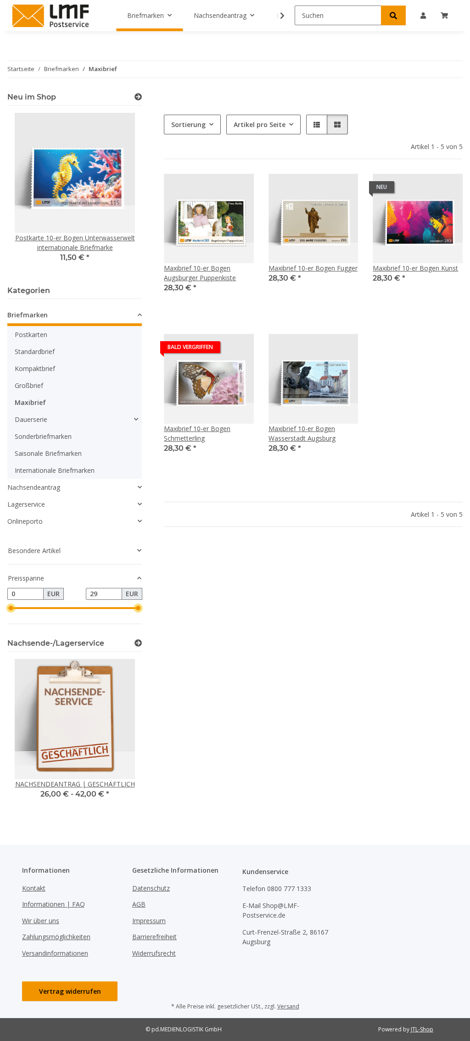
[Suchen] (393, 15)
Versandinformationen (55, 953)
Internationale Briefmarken (55, 470)
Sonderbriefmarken (43, 436)
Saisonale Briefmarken (48, 453)
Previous (30, 194)
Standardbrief (35, 351)
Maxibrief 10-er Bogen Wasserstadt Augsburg (302, 433)
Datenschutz (151, 888)
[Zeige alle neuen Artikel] (138, 97)
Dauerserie (31, 419)
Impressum (149, 920)
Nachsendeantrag (33, 487)
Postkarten (31, 334)
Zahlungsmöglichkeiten (56, 936)
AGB (138, 904)
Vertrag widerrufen (70, 991)
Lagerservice (26, 504)
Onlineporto (25, 521)
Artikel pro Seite (259, 124)
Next (119, 194)
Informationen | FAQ (53, 904)
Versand (288, 1006)
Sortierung (188, 124)
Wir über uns (40, 920)
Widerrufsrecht (154, 953)
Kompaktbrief (35, 368)
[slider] (11, 608)
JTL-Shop (422, 1029)
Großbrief (29, 385)
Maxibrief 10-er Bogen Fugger (313, 268)
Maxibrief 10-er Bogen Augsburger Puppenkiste (200, 273)
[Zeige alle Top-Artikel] (138, 643)
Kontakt (33, 888)
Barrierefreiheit (154, 936)
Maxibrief (30, 402)
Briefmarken (27, 314)
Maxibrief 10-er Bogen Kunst (415, 268)
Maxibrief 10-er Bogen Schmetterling (197, 433)
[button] (276, 15)
